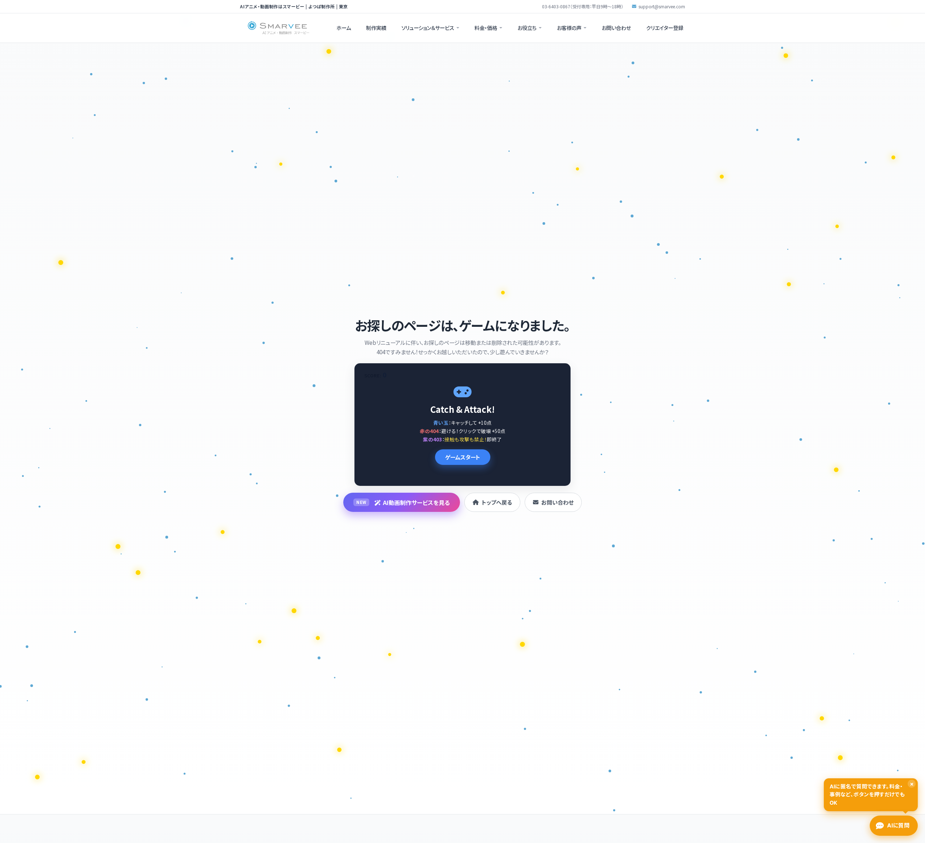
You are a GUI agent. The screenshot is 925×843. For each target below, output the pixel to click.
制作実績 (376, 27)
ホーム (343, 27)
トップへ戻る (497, 502)
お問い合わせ (616, 27)
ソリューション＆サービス (427, 27)
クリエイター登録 (664, 27)
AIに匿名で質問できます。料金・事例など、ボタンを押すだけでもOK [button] (872, 793)
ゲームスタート (462, 457)
